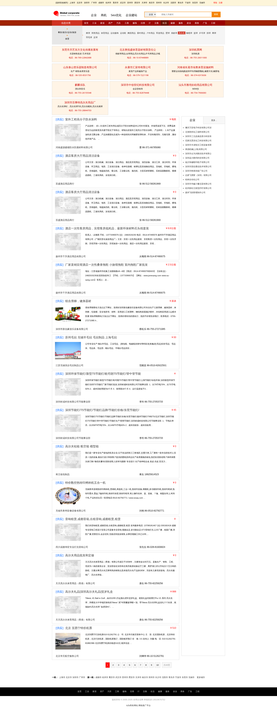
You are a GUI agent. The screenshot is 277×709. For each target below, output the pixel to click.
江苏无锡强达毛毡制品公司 (69, 365)
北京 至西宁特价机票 (78, 628)
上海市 (72, 2)
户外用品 (151, 33)
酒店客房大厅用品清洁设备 (82, 155)
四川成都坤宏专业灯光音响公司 (72, 547)
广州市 (94, 2)
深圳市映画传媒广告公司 (196, 171)
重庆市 (115, 2)
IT (150, 22)
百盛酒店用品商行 (65, 184)
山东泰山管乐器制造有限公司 (80, 67)
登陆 (215, 2)
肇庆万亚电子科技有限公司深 (198, 127)
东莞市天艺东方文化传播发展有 (80, 49)
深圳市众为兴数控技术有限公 (198, 153)
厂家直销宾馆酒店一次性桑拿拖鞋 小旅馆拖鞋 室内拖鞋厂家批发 (106, 264)
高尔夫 (182, 33)
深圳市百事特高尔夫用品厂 (80, 102)
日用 (143, 22)
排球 (209, 33)
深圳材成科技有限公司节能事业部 (73, 401)
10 (157, 665)
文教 (156, 22)
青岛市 (180, 2)
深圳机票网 (195, 49)
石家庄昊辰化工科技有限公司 (198, 140)
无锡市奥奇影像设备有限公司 (71, 510)
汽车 (118, 22)
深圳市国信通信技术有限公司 (198, 166)
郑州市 (159, 2)
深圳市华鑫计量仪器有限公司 (198, 184)
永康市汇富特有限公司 (138, 67)
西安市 (137, 2)
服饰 (135, 22)
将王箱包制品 (63, 474)
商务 (197, 22)
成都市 (101, 2)
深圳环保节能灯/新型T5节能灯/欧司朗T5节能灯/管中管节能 (103, 373)
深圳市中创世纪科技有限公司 (138, 84)
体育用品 (105, 33)
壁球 (168, 33)
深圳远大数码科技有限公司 (197, 158)
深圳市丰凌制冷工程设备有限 (198, 145)
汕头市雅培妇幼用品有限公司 (195, 84)
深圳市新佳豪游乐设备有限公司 (72, 329)
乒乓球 (202, 33)
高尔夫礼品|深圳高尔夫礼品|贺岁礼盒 (89, 591)
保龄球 (174, 33)
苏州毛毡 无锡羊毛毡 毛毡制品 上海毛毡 (91, 337)
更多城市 (201, 677)
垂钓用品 (141, 33)
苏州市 (130, 2)
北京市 (79, 2)
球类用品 (95, 33)
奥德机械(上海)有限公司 (196, 149)
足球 (95, 37)
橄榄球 (189, 33)
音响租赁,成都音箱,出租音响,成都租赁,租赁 (93, 519)
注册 (220, 2)
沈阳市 (173, 2)
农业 (189, 22)
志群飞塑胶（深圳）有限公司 (198, 175)
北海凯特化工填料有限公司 (197, 132)
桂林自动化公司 (192, 179)
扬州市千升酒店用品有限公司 (71, 256)
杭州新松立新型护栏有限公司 (198, 188)
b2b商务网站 (132, 705)
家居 (102, 22)
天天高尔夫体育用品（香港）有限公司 (75, 583)
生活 (164, 22)
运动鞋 (123, 33)
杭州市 (108, 2)
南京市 (152, 2)
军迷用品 (160, 33)
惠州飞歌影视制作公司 (195, 192)
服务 (181, 22)
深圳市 (87, 2)
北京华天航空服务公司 (67, 656)
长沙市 (166, 2)
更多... (214, 120)
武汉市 (123, 2)
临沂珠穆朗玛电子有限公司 (197, 162)
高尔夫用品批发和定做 (79, 555)
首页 (86, 22)
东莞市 (195, 2)
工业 (94, 22)
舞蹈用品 (132, 33)
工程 (213, 22)
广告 (205, 22)
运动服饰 (115, 33)
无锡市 (202, 2)
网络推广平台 (144, 705)
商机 (104, 15)
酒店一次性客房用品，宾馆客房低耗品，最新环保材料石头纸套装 (107, 228)
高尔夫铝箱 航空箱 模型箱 (82, 446)
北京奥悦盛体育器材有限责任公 (138, 49)
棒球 (88, 33)
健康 (173, 22)
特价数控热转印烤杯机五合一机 (85, 482)
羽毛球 (89, 37)
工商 (127, 22)
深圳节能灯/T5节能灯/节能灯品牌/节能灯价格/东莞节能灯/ (102, 410)
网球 (214, 33)
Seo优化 (116, 15)
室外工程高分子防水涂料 (81, 119)
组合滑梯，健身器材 (78, 301)
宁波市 (188, 2)
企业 (94, 15)
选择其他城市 (61, 2)
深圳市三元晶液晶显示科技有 (198, 136)
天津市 (144, 2)
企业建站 (131, 15)
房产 (110, 22)
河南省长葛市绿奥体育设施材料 (195, 67)
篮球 (196, 33)
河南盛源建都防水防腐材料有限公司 (74, 147)
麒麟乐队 (80, 84)
